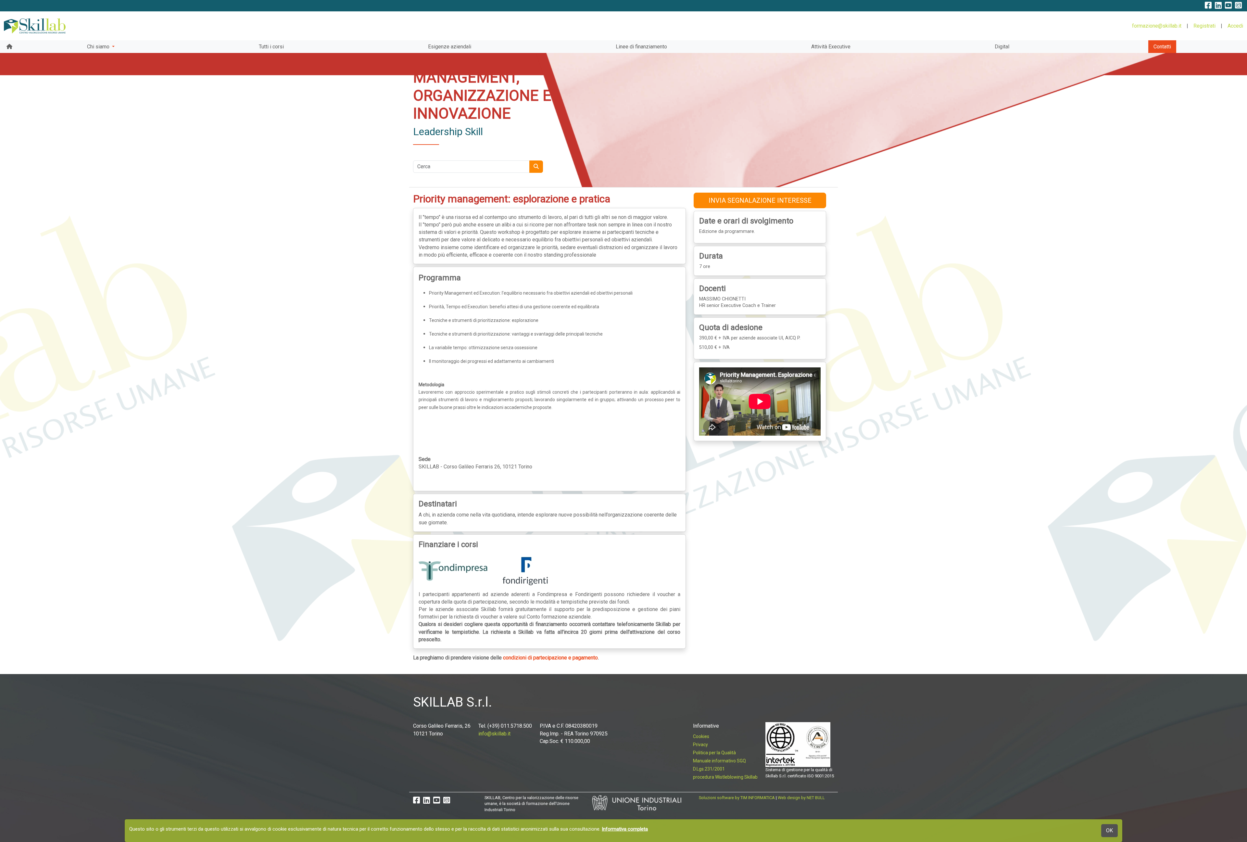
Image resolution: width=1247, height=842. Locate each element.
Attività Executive (830, 47)
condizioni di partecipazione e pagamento (550, 658)
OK (1109, 830)
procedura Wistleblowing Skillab (725, 777)
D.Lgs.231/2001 (709, 769)
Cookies (701, 736)
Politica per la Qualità (714, 752)
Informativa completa (625, 829)
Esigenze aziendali (449, 47)
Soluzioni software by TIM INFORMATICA (737, 797)
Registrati (1204, 26)
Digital (1002, 47)
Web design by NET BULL (801, 797)
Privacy (700, 744)
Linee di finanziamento (641, 47)
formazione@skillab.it (1156, 26)
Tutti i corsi (271, 47)
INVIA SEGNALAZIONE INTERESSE (760, 200)
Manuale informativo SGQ (719, 760)
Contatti (1162, 47)
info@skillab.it (494, 734)
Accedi (1235, 26)
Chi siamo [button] (99, 47)
